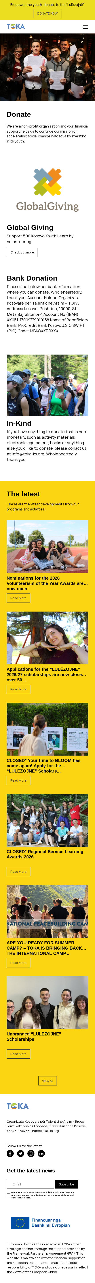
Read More (18, 598)
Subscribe (66, 1184)
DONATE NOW (47, 13)
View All (47, 1081)
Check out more (22, 252)
